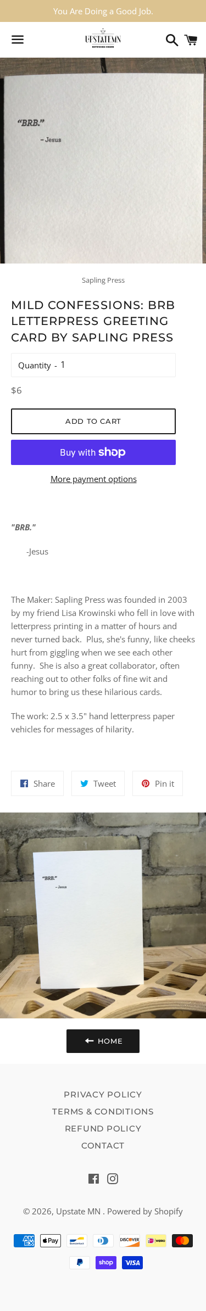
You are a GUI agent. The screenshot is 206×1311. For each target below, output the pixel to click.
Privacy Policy (103, 1094)
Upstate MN (79, 1211)
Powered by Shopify (145, 1211)
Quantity (34, 365)
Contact (103, 1145)
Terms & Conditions (103, 1111)
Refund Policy (103, 1128)
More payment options (94, 478)
